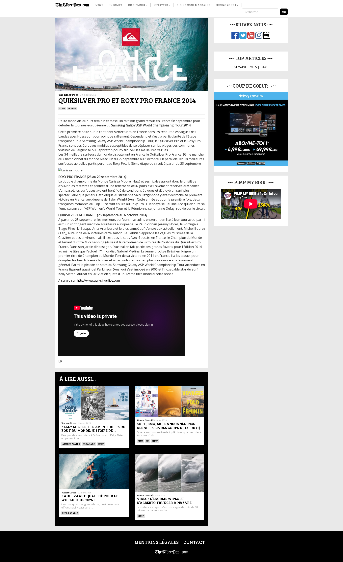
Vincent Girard (68, 423)
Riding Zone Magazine (193, 5)
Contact (194, 542)
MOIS (253, 67)
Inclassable (70, 513)
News (99, 5)
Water (72, 108)
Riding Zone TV (227, 5)
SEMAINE (240, 67)
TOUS (264, 67)
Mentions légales (156, 542)
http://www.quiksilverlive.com (98, 280)
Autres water (71, 443)
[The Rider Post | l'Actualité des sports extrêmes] (72, 5)
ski (147, 441)
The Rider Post (68, 95)
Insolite (115, 5)
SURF (62, 108)
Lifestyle (161, 5)
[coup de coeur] (251, 129)
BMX (140, 441)
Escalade (89, 443)
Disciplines (136, 5)
